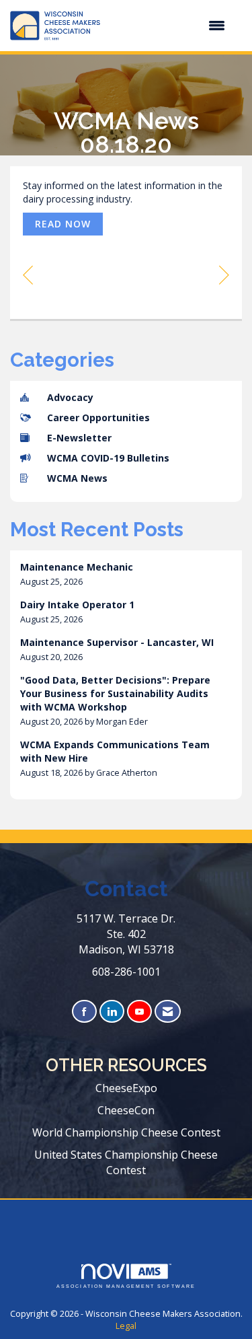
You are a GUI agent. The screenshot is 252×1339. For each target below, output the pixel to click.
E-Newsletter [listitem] (79, 437)
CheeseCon (126, 1110)
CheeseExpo (126, 1088)
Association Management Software (126, 1286)
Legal (126, 1326)
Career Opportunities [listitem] (98, 417)
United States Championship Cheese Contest (126, 1162)
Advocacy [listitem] (70, 397)
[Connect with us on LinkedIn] (111, 1011)
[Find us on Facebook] (84, 1011)
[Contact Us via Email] (168, 1011)
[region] (224, 274)
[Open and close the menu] (169, 25)
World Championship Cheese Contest (126, 1132)
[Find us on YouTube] (139, 1011)
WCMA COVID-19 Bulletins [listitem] (108, 457)
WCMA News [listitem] (77, 478)
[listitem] (126, 574)
